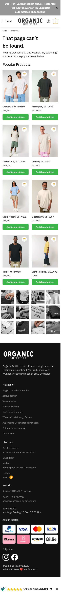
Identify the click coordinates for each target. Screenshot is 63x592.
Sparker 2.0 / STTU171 (14, 161)
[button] (55, 21)
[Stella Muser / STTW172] (16, 196)
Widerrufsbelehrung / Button (17, 417)
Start (5, 30)
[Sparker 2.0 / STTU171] (16, 141)
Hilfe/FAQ (17, 491)
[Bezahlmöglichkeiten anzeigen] (30, 534)
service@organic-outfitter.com (19, 501)
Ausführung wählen (16, 117)
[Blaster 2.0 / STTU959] (45, 196)
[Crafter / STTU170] (45, 141)
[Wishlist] (24, 74)
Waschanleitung (11, 406)
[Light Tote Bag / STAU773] (45, 251)
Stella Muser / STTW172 (15, 216)
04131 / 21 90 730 (13, 497)
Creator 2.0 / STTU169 (14, 106)
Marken (6, 463)
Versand (28, 491)
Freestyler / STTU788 (42, 106)
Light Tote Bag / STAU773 (44, 271)
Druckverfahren (10, 448)
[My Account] (48, 21)
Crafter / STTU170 (41, 161)
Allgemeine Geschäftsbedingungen (21, 422)
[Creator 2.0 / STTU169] (16, 86)
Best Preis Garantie (12, 411)
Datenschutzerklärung (14, 428)
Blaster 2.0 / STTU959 (43, 216)
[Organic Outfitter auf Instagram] (6, 557)
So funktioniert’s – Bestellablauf (19, 452)
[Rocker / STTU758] (16, 251)
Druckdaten (8, 457)
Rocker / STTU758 (12, 271)
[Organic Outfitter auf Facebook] (14, 557)
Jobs (5, 477)
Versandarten (9, 401)
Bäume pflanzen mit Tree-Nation (19, 467)
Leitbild (6, 472)
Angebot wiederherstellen (16, 390)
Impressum (8, 433)
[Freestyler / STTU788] (45, 86)
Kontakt (7, 491)
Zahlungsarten (10, 395)
